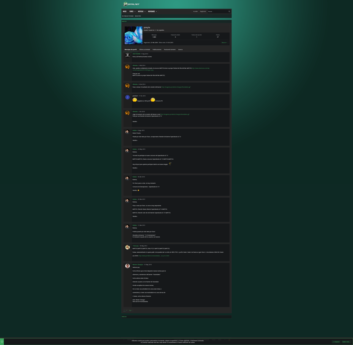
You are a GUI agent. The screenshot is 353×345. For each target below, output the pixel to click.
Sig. (130, 310)
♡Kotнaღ (136, 246)
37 (218, 37)
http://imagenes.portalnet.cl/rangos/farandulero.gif (176, 87)
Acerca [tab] (180, 49)
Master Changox (138, 264)
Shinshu (135, 65)
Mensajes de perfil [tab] (131, 49)
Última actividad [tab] (144, 49)
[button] (134, 11)
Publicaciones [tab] (157, 49)
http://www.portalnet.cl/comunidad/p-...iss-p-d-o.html (154, 255)
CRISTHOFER (136, 54)
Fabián (135, 130)
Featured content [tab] (170, 49)
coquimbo (161, 30)
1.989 (154, 37)
